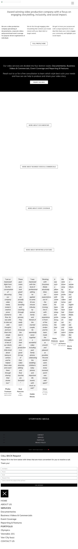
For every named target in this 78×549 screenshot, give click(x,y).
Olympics (5, 530)
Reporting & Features (11, 522)
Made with (45, 449)
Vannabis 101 (8, 533)
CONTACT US (7, 541)
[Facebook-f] (35, 424)
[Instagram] (28, 424)
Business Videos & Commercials (16, 515)
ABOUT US (6, 504)
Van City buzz (7, 537)
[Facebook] (7, 546)
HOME (4, 500)
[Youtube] (43, 424)
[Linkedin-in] (50, 424)
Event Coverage (8, 519)
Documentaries (8, 511)
